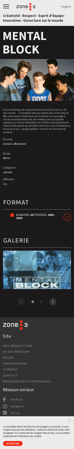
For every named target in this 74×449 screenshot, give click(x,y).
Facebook (16, 399)
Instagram (17, 406)
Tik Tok (15, 413)
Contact (10, 375)
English (66, 6)
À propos (10, 369)
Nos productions (17, 345)
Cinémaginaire (15, 363)
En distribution (16, 351)
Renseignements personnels (27, 381)
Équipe (8, 357)
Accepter (12, 443)
